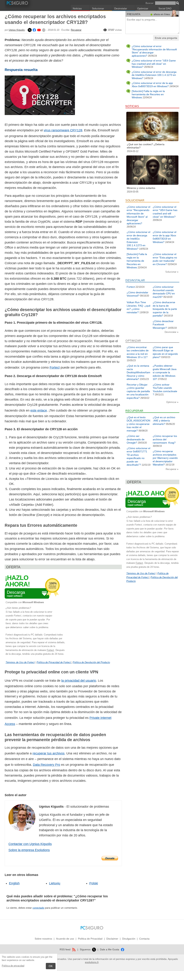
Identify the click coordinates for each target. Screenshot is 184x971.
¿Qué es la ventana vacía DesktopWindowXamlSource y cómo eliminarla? (138, 372)
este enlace (38, 410)
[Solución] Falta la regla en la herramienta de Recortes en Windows (148, 94)
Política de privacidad (13, 965)
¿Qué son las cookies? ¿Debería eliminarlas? (145, 146)
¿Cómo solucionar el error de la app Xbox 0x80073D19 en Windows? (152, 85)
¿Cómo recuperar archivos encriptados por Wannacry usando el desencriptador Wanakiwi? (165, 458)
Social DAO (164, 8)
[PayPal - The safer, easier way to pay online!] (110, 858)
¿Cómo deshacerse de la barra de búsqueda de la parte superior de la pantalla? (165, 309)
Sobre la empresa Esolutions (29, 850)
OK (51, 966)
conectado (38, 907)
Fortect (55, 367)
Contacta (144, 938)
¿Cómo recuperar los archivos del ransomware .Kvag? (165, 439)
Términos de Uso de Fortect (20, 662)
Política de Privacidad (90, 938)
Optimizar (142, 8)
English (14, 883)
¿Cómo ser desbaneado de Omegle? (135, 439)
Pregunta (133, 14)
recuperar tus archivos (49, 753)
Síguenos (85, 949)
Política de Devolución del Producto (91, 662)
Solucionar (98, 8)
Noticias (77, 8)
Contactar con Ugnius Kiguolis (30, 844)
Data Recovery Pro (46, 764)
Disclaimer (112, 938)
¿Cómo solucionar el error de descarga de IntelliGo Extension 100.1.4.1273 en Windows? (154, 75)
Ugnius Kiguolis (17, 30)
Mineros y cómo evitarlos (141, 188)
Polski (93, 883)
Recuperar (76, 30)
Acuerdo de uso (65, 938)
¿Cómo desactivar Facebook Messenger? (163, 324)
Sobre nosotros (43, 938)
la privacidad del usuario (78, 680)
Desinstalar (120, 8)
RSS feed (65, 949)
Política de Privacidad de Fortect (54, 662)
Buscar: (150, 3)
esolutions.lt (91, 962)
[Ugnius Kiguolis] (29, 30)
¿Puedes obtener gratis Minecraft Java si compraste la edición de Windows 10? (164, 372)
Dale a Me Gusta (110, 949)
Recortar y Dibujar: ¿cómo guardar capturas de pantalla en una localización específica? (138, 391)
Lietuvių (54, 883)
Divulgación (128, 938)
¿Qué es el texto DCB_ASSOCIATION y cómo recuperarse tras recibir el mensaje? (138, 424)
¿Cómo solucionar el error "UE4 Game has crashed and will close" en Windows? (154, 63)
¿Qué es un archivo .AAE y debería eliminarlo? (164, 420)
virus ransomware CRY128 (63, 130)
